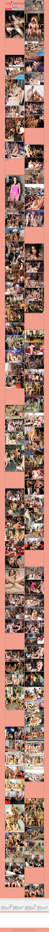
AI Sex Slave (8, 9)
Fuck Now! (21, 9)
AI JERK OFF (15, 9)
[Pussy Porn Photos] (14, 3)
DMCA (30, 930)
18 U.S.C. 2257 (26, 930)
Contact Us (35, 930)
